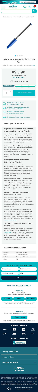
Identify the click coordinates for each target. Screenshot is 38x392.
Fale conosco (31, 298)
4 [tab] (22, 56)
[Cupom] (19, 2)
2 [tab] (18, 56)
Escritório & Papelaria (7, 16)
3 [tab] (20, 56)
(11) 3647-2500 (19, 317)
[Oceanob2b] (13, 7)
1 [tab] (16, 56)
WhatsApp (7, 298)
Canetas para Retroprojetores (30, 16)
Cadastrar (19, 277)
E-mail (19, 298)
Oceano (33, 65)
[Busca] (34, 11)
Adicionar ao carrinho (24, 93)
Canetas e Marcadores (18, 16)
